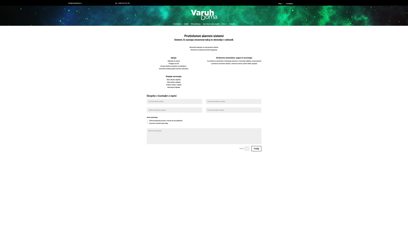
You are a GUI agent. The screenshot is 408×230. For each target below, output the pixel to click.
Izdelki (186, 24)
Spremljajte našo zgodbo (211, 24)
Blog (279, 3)
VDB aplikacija (195, 24)
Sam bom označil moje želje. (159, 123)
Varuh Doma (177, 24)
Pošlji (256, 148)
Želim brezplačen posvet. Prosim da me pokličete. (166, 120)
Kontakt (232, 24)
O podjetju (289, 3)
